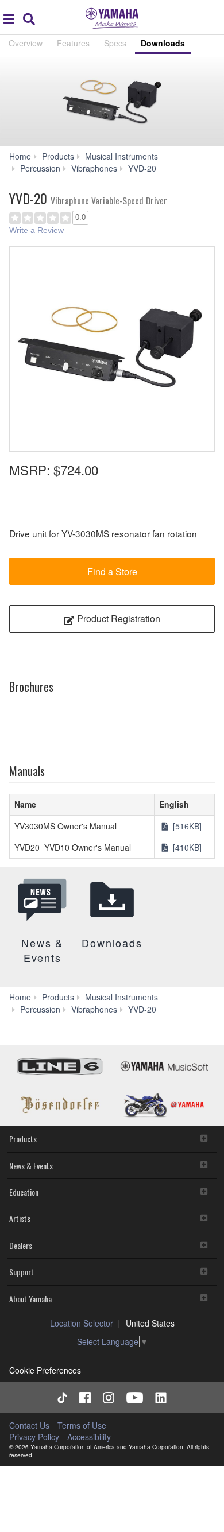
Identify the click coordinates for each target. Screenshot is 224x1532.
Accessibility (89, 1436)
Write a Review (36, 230)
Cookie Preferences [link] (45, 1370)
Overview (26, 43)
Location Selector (81, 1323)
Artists (19, 1218)
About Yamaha (30, 1299)
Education (23, 1192)
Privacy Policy (34, 1436)
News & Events (31, 1165)
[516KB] (186, 826)
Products (23, 1138)
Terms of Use (81, 1425)
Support (21, 1272)
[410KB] (186, 847)
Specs (115, 43)
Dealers (20, 1245)
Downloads (163, 43)
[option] (112, 349)
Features (73, 43)
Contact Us (29, 1425)
